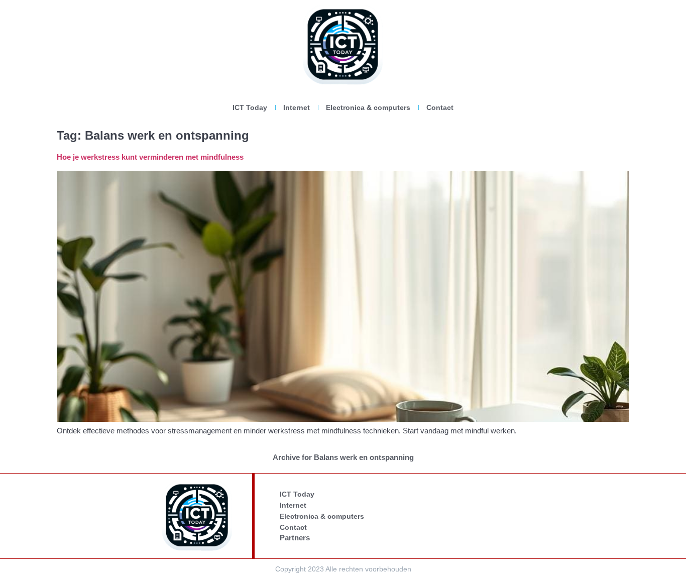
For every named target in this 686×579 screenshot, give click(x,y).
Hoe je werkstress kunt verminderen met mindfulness (150, 157)
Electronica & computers (368, 107)
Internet (296, 107)
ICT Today (250, 107)
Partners (295, 537)
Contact (439, 107)
